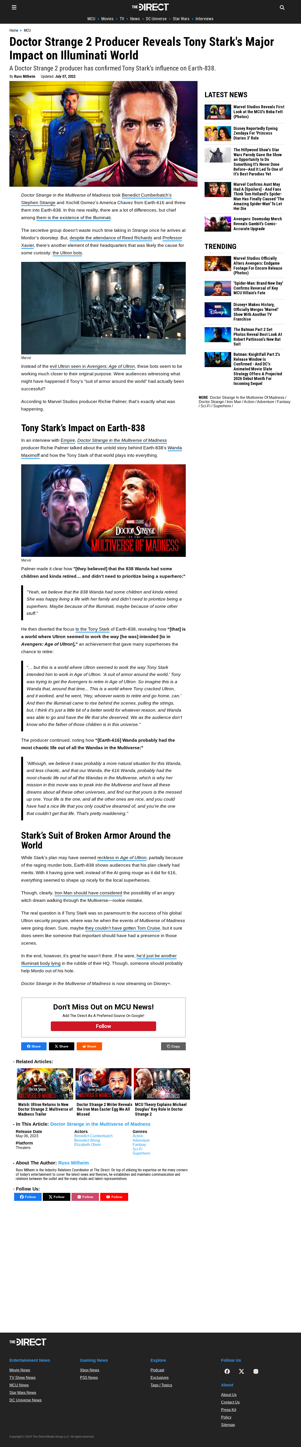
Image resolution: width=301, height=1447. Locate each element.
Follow (30, 1197)
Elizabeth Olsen (87, 1145)
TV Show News (22, 1378)
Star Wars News (22, 1393)
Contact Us (230, 1402)
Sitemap (228, 1425)
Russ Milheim (24, 76)
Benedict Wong (87, 1140)
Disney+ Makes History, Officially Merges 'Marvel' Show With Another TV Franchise (256, 312)
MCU (91, 18)
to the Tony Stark (92, 629)
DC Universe (156, 18)
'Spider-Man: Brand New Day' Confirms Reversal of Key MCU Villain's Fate (258, 288)
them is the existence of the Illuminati (73, 217)
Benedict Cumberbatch (93, 1136)
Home (13, 30)
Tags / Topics (161, 1385)
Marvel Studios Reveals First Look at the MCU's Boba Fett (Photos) (259, 112)
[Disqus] (103, 1268)
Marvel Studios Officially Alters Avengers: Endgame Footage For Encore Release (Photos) (258, 265)
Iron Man (234, 402)
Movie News (19, 1370)
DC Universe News (25, 1400)
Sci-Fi (138, 1149)
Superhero (141, 1153)
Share (36, 1046)
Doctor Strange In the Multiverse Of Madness (247, 398)
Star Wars (181, 18)
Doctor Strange (211, 402)
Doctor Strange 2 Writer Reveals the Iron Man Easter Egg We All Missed (104, 1109)
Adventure (141, 1140)
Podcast (157, 1370)
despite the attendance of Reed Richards (111, 237)
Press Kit (228, 1410)
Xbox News (89, 1370)
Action (138, 1136)
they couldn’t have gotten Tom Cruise (122, 928)
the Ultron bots (67, 252)
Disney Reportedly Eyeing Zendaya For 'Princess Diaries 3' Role (255, 133)
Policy (226, 1417)
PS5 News (89, 1378)
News (135, 18)
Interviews (205, 18)
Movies (107, 18)
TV (122, 18)
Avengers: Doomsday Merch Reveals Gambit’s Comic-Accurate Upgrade (258, 224)
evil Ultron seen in (92, 366)
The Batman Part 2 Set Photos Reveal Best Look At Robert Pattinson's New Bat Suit (258, 336)
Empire (68, 440)
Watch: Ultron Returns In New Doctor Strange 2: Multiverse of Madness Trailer (45, 1109)
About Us (229, 1395)
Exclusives (159, 1378)
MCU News (19, 1385)
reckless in (122, 857)
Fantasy (139, 1145)
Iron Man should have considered (88, 892)
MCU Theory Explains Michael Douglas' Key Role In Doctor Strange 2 (161, 1109)
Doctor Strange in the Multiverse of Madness (100, 1124)
